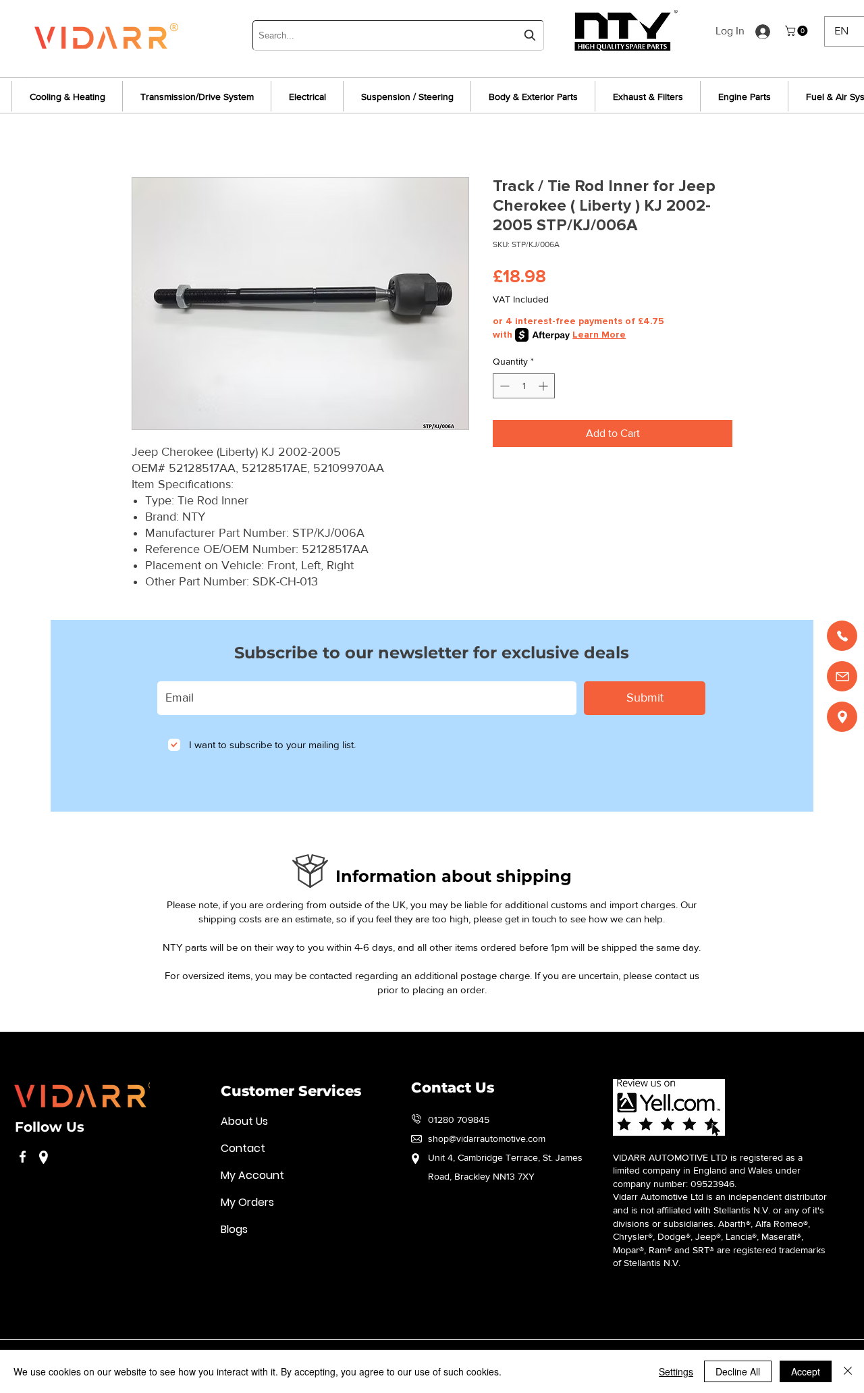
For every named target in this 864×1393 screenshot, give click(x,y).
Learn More (599, 334)
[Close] (848, 1371)
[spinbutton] (524, 386)
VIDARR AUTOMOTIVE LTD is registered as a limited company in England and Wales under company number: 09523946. (708, 1170)
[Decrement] (503, 386)
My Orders (247, 1202)
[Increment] (544, 386)
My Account (252, 1175)
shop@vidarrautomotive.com (486, 1138)
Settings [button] (676, 1371)
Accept (805, 1371)
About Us (244, 1121)
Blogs (234, 1229)
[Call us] (842, 636)
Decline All (738, 1371)
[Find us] (842, 717)
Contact (243, 1148)
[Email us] (842, 676)
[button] (797, 31)
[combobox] (398, 35)
